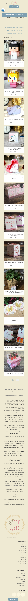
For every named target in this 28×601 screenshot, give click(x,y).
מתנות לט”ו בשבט (22, 554)
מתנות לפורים (23, 557)
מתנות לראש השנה (22, 550)
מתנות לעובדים (23, 546)
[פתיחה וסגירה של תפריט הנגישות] (3, 10)
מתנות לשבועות (23, 563)
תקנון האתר (23, 573)
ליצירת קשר (23, 581)
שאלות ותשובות (22, 575)
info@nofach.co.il (21, 583)
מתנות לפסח (23, 559)
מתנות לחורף (23, 556)
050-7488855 (15, 6)
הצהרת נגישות (22, 579)
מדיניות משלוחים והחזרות (20, 577)
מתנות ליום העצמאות (22, 561)
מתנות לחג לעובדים (22, 548)
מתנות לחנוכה (23, 552)
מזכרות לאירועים (23, 545)
